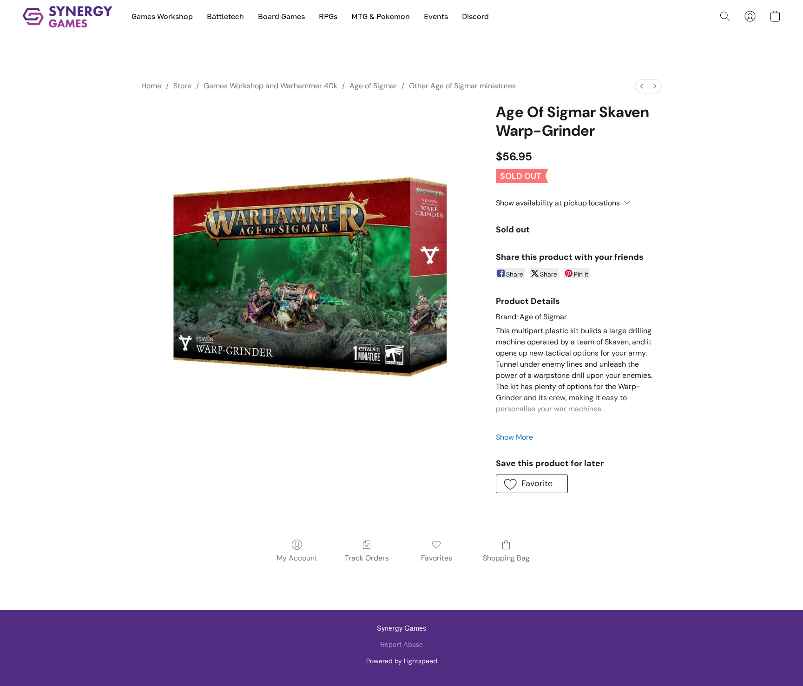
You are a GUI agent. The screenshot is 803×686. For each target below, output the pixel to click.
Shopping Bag (506, 558)
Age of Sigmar (373, 86)
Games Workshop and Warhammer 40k (270, 86)
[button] (67, 16)
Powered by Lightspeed (401, 661)
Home (151, 86)
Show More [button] (514, 437)
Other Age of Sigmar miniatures (462, 86)
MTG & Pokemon (380, 16)
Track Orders (367, 558)
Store (182, 86)
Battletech (225, 16)
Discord (475, 16)
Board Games (281, 16)
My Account (296, 558)
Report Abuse (401, 645)
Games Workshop (162, 16)
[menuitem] (641, 86)
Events (436, 16)
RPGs (328, 16)
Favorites (436, 558)
